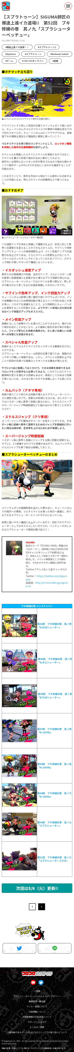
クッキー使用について (37, 1006)
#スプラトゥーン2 (47, 47)
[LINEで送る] (54, 948)
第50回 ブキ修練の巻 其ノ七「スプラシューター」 (54, 824)
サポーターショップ (37, 1021)
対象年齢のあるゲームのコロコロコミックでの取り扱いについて (37, 1032)
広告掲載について (37, 1011)
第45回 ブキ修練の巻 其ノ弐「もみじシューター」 (54, 660)
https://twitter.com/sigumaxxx (46, 577)
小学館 (37, 991)
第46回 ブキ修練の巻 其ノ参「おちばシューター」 (54, 695)
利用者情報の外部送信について (37, 1016)
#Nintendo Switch (59, 54)
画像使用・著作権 (37, 1001)
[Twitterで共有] (19, 948)
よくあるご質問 (37, 1027)
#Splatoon (10, 54)
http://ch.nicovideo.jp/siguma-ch (47, 584)
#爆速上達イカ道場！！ (17, 47)
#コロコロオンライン (33, 60)
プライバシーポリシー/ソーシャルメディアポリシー (37, 996)
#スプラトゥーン (33, 54)
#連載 (55, 60)
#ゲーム (9, 60)
